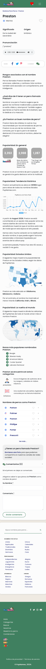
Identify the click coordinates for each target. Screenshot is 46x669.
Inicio (5, 619)
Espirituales (9, 544)
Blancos (8, 577)
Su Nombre (8, 483)
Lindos (7, 542)
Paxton (13, 418)
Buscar (6, 625)
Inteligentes (9, 564)
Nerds (27, 547)
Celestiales (29, 544)
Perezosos (9, 569)
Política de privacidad (14, 659)
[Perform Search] (40, 530)
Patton (13, 407)
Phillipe (13, 424)
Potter (13, 429)
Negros (7, 579)
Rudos (27, 550)
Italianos (28, 584)
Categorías (8, 622)
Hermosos (9, 552)
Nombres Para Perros (10, 11)
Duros (27, 562)
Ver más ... (23, 441)
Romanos (28, 579)
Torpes (27, 567)
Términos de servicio (32, 659)
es (7, 642)
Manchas (8, 584)
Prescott (14, 435)
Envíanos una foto (13, 452)
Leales (27, 569)
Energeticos (9, 567)
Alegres (27, 559)
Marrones (8, 582)
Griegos (28, 577)
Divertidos (9, 550)
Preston (21, 11)
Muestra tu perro (10, 631)
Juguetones (9, 562)
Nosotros (7, 628)
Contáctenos (9, 634)
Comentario (8, 493)
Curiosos (28, 564)
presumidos (7, 385)
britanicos (7, 396)
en (7, 639)
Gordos (8, 587)
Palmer (13, 413)
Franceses (29, 587)
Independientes (11, 559)
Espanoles (28, 582)
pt (7, 645)
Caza (27, 552)
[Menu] (40, 4)
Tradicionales (10, 547)
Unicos (27, 542)
